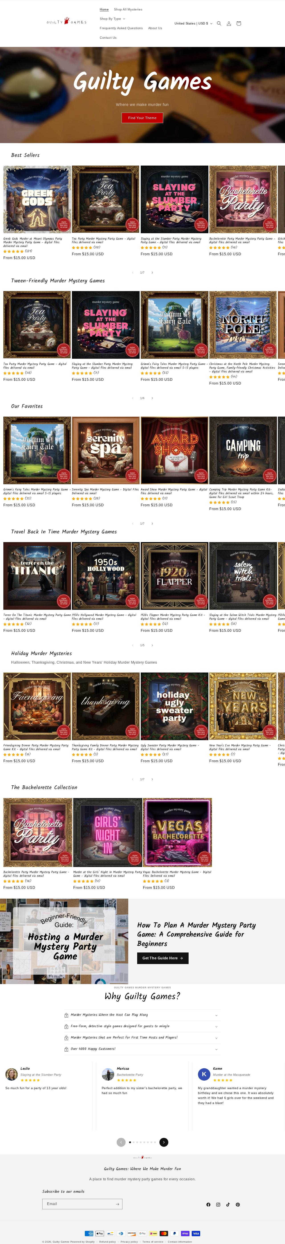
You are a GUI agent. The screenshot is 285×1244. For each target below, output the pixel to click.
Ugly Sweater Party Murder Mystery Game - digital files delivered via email (170, 748)
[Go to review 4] (141, 1142)
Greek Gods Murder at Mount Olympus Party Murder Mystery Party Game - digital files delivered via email (32, 243)
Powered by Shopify (82, 1241)
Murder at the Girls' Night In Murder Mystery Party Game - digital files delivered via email (107, 874)
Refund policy (107, 1241)
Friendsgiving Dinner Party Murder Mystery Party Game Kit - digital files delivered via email (35, 748)
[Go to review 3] (137, 1142)
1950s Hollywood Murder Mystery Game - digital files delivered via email (104, 617)
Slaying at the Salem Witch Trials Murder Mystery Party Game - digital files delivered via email (243, 617)
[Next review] (163, 1142)
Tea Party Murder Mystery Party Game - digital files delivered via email (103, 241)
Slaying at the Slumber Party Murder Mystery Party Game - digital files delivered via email (171, 241)
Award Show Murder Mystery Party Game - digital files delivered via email (174, 492)
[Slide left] (133, 273)
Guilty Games (61, 1241)
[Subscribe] (117, 1204)
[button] (112, 18)
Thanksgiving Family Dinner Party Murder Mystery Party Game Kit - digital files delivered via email (105, 748)
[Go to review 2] (133, 1142)
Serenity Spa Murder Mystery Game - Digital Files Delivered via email (105, 492)
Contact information (180, 1241)
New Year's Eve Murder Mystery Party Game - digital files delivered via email (240, 748)
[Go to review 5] (144, 1142)
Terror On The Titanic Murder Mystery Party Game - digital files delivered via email (37, 617)
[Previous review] (121, 1142)
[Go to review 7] (151, 1142)
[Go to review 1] (130, 1142)
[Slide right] (152, 273)
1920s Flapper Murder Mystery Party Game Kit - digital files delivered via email (173, 617)
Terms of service (152, 1241)
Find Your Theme (142, 118)
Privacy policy (129, 1241)
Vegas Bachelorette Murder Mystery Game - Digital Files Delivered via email (177, 874)
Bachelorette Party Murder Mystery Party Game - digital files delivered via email (242, 241)
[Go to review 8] (155, 1142)
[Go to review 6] (148, 1142)
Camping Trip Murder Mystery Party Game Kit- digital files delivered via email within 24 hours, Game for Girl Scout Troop (241, 493)
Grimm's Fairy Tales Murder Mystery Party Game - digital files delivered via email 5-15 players (174, 366)
